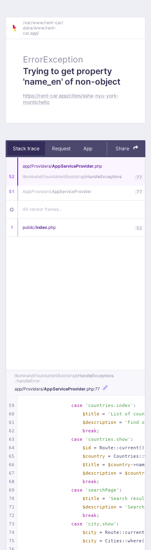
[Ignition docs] (17, 28)
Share (123, 148)
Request (61, 148)
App (87, 148)
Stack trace (26, 148)
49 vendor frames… (42, 209)
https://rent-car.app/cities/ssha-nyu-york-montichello (71, 99)
